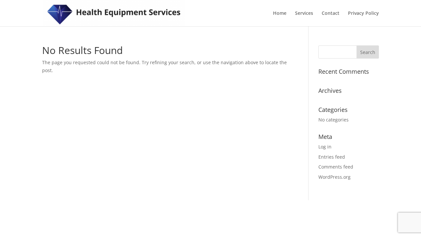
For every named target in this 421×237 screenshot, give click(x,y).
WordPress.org (334, 177)
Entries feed (331, 157)
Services (304, 13)
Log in (325, 147)
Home (279, 13)
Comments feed (335, 167)
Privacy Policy (363, 13)
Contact (330, 13)
